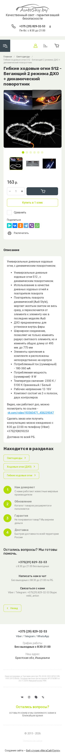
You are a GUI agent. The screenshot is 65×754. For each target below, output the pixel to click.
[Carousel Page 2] (27, 152)
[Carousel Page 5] (38, 152)
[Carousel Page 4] (34, 152)
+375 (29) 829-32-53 (32, 26)
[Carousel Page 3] (30, 152)
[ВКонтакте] (14, 225)
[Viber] (31, 225)
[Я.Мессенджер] (9, 225)
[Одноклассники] (20, 225)
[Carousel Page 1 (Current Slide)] (23, 152)
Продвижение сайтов (32, 741)
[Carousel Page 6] (42, 152)
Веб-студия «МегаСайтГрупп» (43, 750)
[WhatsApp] (37, 225)
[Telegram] (26, 225)
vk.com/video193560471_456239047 (31, 412)
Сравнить (20, 212)
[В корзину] (42, 191)
